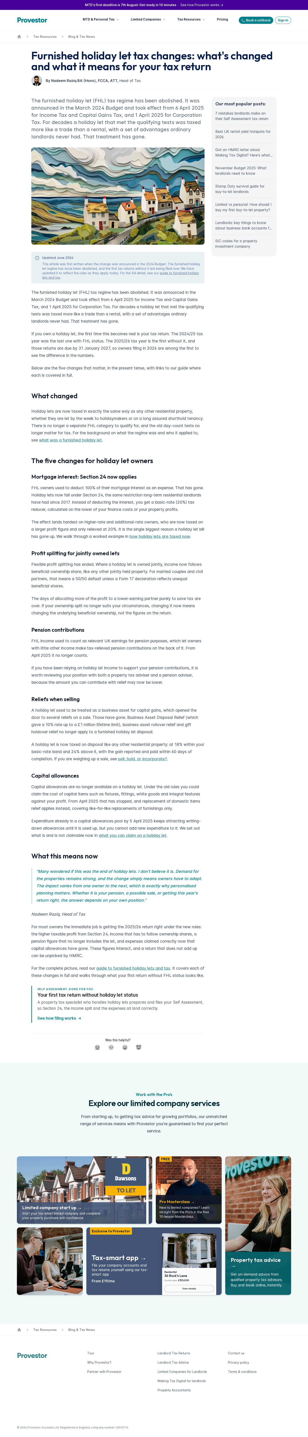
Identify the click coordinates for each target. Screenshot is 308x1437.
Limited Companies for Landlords (182, 1372)
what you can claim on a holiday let (132, 835)
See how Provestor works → (154, 5)
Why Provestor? (99, 1362)
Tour (90, 1353)
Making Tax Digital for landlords (182, 1381)
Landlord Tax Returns (174, 1353)
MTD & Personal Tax (99, 19)
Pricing (222, 19)
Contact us (236, 1353)
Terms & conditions (242, 1372)
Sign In (283, 20)
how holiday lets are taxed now (159, 536)
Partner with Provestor (104, 1372)
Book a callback (258, 20)
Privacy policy (238, 1362)
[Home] (33, 20)
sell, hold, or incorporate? (142, 758)
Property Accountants (174, 1390)
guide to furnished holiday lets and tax (133, 968)
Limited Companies (146, 19)
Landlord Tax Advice (173, 1362)
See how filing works (56, 1018)
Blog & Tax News (81, 36)
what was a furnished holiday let (70, 440)
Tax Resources (189, 19)
